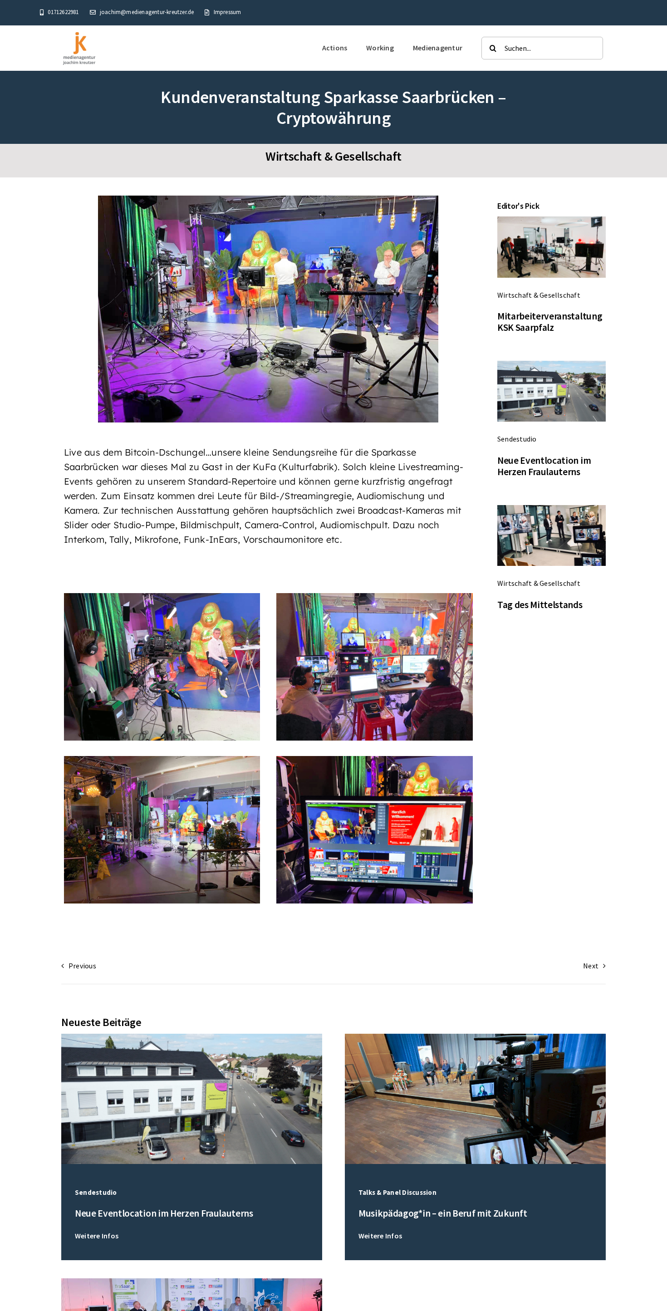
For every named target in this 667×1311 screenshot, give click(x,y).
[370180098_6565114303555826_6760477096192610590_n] (191, 1281)
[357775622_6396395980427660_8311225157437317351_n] (475, 1037)
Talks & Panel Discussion (397, 1192)
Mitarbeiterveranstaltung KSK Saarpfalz (549, 322)
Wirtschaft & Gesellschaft (333, 156)
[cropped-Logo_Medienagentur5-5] (79, 33)
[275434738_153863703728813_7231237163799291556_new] (551, 220)
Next (590, 965)
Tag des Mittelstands (540, 605)
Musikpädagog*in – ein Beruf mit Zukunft (442, 1213)
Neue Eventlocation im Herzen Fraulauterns (544, 466)
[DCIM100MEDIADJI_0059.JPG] (551, 364)
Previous (82, 965)
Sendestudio (517, 438)
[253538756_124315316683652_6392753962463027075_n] (551, 508)
